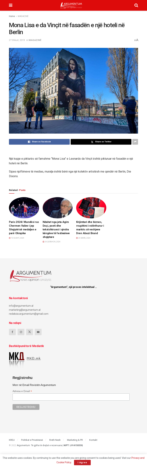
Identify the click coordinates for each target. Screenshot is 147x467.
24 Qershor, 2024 (52, 242)
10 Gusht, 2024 (17, 238)
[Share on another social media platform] (135, 142)
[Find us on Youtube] (38, 332)
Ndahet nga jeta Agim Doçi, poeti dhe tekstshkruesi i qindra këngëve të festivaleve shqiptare (56, 229)
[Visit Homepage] (71, 5)
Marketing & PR (75, 440)
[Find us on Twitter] (29, 332)
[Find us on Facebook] (12, 332)
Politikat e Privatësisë (32, 440)
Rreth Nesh (55, 440)
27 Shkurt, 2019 (17, 40)
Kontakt (93, 440)
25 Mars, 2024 (84, 238)
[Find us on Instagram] (21, 332)
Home (12, 16)
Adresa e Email (22, 391)
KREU (12, 440)
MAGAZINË (23, 16)
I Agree (82, 462)
